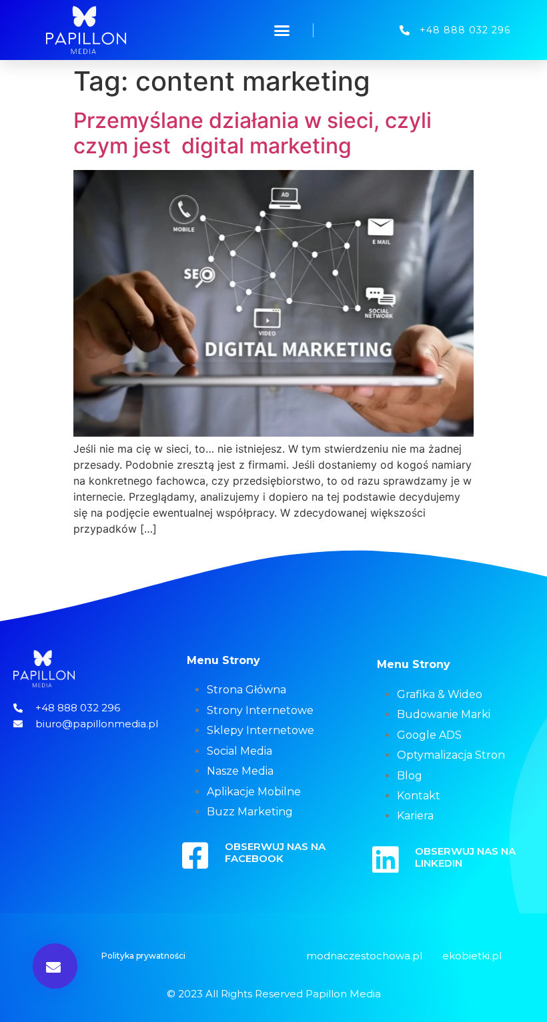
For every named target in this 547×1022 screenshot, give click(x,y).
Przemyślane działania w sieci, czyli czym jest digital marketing (252, 133)
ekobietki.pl (472, 955)
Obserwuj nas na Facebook (275, 852)
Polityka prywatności (143, 956)
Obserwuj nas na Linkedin (465, 857)
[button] (282, 30)
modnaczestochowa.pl (364, 955)
